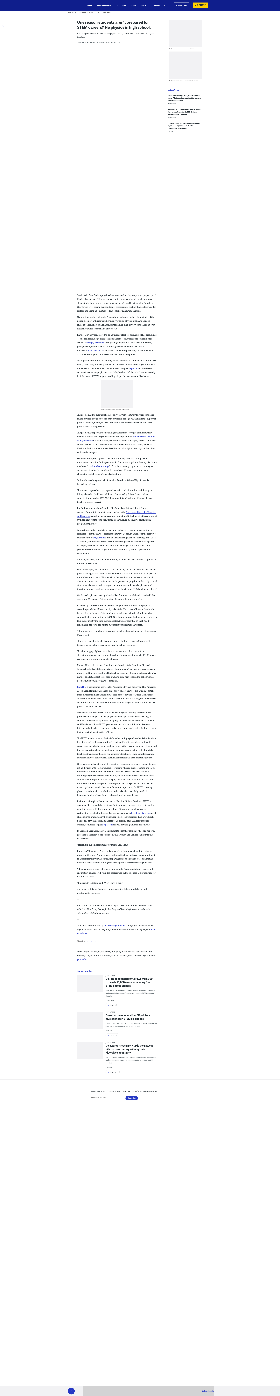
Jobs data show (95, 350)
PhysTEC (81, 687)
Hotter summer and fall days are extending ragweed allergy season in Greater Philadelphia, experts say (184, 125)
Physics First (99, 537)
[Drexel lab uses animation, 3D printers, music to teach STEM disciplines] (90, 1022)
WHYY (74, 5)
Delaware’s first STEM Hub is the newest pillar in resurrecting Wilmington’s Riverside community (129, 1049)
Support (157, 5)
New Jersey (107, 12)
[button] (71, 1391)
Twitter (91, 941)
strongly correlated (95, 342)
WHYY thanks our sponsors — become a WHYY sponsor (115, 409)
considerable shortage (98, 466)
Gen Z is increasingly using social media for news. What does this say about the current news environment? (184, 98)
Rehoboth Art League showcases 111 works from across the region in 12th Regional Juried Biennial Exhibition (184, 112)
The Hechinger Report (114, 925)
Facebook (87, 941)
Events (133, 5)
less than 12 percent (141, 813)
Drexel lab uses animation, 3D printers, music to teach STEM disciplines (128, 1016)
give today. (82, 959)
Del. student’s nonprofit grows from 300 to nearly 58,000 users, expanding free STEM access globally (129, 982)
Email (96, 941)
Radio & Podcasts (104, 5)
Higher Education (86, 12)
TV (116, 5)
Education (145, 5)
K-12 (98, 12)
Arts (124, 5)
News (89, 5)
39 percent (133, 368)
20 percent (107, 824)
